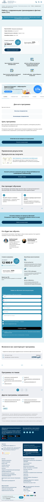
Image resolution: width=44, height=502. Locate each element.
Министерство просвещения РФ (8, 480)
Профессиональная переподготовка (9, 487)
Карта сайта (25, 489)
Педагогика (25, 474)
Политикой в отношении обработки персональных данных (31, 453)
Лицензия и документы (6, 460)
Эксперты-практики (6, 465)
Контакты (4, 468)
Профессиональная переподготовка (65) (12, 399)
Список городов (26, 490)
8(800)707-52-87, (6, 445)
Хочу (5, 334)
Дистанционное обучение (28, 458)
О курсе (5, 96)
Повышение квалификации (17, 28)
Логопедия (25, 471)
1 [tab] (17, 390)
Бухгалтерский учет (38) (9, 379)
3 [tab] (26, 390)
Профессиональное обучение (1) (30, 399)
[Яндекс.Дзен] (30, 432)
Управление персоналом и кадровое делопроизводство (30, 480)
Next (41, 208)
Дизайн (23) (26, 377)
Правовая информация (6, 471)
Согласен (5, 331)
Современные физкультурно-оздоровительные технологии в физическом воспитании (22, 351)
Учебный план (14, 96)
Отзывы (34, 96)
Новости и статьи (5, 466)
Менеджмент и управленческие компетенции (32, 472)
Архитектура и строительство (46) (11, 377)
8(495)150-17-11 (13, 445)
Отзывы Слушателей (6, 461)
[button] (4, 300)
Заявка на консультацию (12, 49)
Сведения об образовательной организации (11, 469)
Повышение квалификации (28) (10, 401)
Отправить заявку (22, 328)
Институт (3, 458)
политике (8, 498)
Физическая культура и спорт (29, 482)
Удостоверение (25, 96)
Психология (25, 475)
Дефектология (26, 464)
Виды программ (5, 485)
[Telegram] (27, 432)
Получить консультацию (22, 142)
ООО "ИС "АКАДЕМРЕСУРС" (7, 432)
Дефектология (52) (8, 383)
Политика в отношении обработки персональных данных (9, 475)
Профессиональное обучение (8, 490)
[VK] (24, 432)
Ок (21, 497)
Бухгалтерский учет (27, 463)
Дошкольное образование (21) (30, 381)
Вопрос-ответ (4, 463)
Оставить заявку (22, 176)
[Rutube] (33, 432)
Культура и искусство (27, 469)
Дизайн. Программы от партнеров (30, 467)
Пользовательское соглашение (8, 473)
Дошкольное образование (28, 466)
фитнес (5, 408)
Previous (2, 208)
